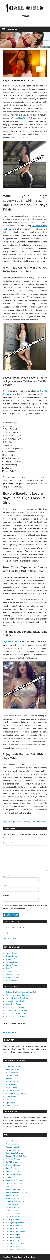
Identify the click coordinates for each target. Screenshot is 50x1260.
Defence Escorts (12, 1210)
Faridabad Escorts (13, 1081)
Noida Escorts (11, 1100)
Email (5, 886)
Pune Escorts (11, 1078)
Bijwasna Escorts (12, 1198)
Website (6, 896)
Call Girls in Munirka (13, 1162)
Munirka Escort (11, 1084)
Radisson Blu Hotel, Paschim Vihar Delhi (21, 992)
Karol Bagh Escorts (13, 1171)
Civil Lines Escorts (13, 1207)
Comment (7, 843)
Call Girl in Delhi (12, 1075)
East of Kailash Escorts (14, 1183)
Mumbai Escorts (12, 1072)
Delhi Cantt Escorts (13, 1213)
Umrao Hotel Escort (13, 1004)
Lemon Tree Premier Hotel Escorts (19, 1013)
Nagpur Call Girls (12, 977)
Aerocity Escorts (12, 1141)
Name (5, 876)
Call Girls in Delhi (9, 939)
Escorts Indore (11, 1087)
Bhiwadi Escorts (12, 1195)
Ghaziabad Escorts (13, 1165)
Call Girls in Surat (12, 1241)
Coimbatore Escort (13, 971)
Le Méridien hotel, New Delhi (16, 1001)
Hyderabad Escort (12, 974)
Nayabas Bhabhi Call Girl (36, 822)
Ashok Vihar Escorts (13, 1189)
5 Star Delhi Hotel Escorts (15, 1007)
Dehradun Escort (12, 959)
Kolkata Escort (11, 965)
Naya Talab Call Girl (12, 642)
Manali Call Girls (12, 980)
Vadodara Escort (12, 962)
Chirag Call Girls (12, 1204)
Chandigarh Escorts (13, 1066)
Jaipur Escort (11, 1097)
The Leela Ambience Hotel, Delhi (18, 995)
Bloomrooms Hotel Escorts (16, 1016)
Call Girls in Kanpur (13, 1238)
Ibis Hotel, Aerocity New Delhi (17, 998)
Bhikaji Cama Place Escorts (16, 1192)
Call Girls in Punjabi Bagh (15, 1250)
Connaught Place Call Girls (16, 1156)
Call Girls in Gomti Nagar (15, 1232)
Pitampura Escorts (13, 1159)
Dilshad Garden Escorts (15, 1216)
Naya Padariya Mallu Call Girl (15, 822)
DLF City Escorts (12, 1220)
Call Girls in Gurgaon (13, 1091)
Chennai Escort (11, 956)
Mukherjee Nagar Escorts (15, 1223)
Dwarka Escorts (12, 1144)
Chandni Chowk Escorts (15, 1201)
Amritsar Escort (12, 1106)
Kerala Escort (11, 968)
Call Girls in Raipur (13, 1235)
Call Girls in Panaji (12, 1247)
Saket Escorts (11, 1168)
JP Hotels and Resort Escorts (17, 1010)
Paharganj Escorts (13, 1147)
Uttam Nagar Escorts (14, 1180)
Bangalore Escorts (13, 1069)
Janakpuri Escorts (12, 1177)
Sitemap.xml (9, 1032)
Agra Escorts (11, 1103)
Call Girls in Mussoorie (14, 1229)
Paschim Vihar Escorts (14, 1174)
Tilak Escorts (10, 1186)
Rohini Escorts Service (14, 1153)
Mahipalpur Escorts (13, 1150)
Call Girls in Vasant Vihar (15, 1244)
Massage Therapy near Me (16, 1094)
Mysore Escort (11, 953)
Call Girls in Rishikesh (14, 1226)
